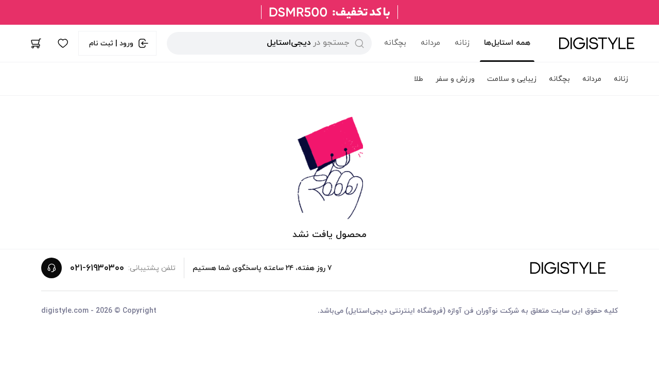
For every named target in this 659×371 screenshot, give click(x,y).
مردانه (430, 43)
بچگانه (395, 43)
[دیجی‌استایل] (596, 43)
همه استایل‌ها (507, 43)
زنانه (462, 43)
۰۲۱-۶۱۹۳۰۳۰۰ (97, 268)
